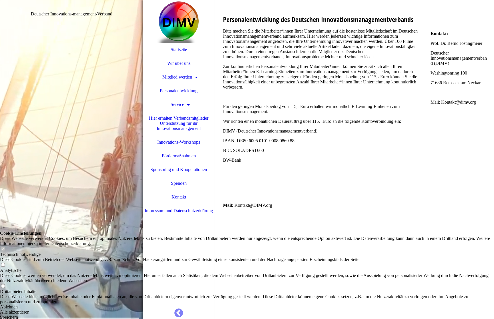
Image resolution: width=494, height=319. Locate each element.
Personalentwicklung (179, 90)
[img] (71, 159)
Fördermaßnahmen (179, 155)
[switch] (3, 249)
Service (177, 104)
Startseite (179, 49)
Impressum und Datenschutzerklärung (179, 210)
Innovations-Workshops (178, 142)
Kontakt (179, 196)
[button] (247, 307)
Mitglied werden (177, 77)
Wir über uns (178, 63)
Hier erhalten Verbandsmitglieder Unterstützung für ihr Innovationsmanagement (178, 123)
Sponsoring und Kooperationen (178, 169)
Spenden (179, 183)
